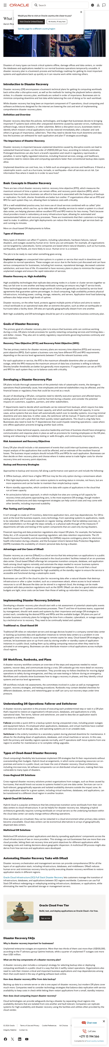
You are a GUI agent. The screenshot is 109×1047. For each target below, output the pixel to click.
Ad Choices (63, 1025)
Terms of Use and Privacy (29, 1025)
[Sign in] (98, 5)
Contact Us (23, 1030)
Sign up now (45, 918)
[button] (5, 5)
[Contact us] (104, 5)
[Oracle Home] (19, 5)
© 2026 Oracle (8, 1025)
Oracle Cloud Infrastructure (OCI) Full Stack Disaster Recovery (33, 877)
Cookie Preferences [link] (49, 1025)
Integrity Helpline (9, 1030)
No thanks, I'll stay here (57, 21)
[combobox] (60, 5)
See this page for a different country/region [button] (36, 28)
